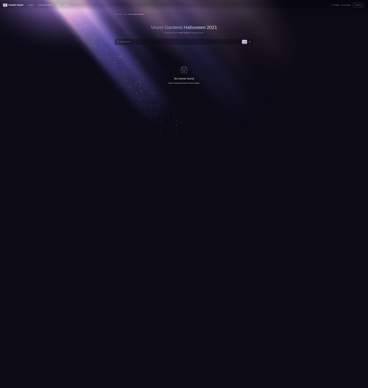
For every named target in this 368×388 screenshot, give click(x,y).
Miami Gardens (184, 33)
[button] (184, 42)
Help (66, 5)
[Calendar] (249, 42)
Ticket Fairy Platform (45, 5)
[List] (244, 42)
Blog (58, 5)
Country (30, 5)
